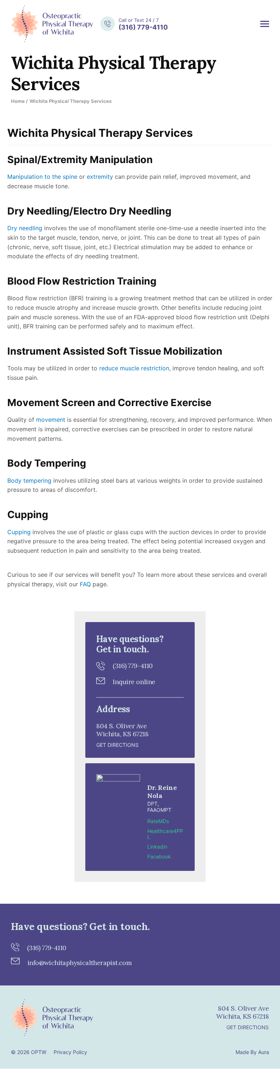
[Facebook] (112, 1018)
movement (50, 419)
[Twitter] (129, 1018)
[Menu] (264, 24)
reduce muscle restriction (134, 368)
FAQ (84, 584)
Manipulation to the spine (42, 176)
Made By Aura (252, 1052)
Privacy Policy (70, 1052)
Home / (19, 101)
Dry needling (24, 228)
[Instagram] (147, 1018)
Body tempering (29, 480)
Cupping (19, 532)
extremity (99, 176)
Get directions (117, 745)
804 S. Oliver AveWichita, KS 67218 (242, 1012)
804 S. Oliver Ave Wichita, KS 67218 (122, 730)
